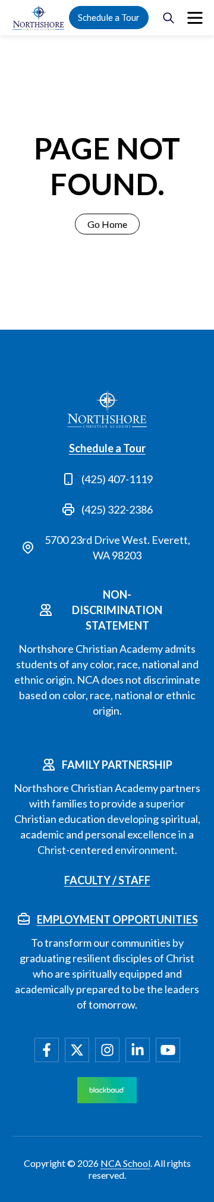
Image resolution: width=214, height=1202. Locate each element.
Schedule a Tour (109, 17)
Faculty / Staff (107, 880)
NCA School (125, 1163)
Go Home (107, 224)
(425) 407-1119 (117, 479)
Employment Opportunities (117, 919)
